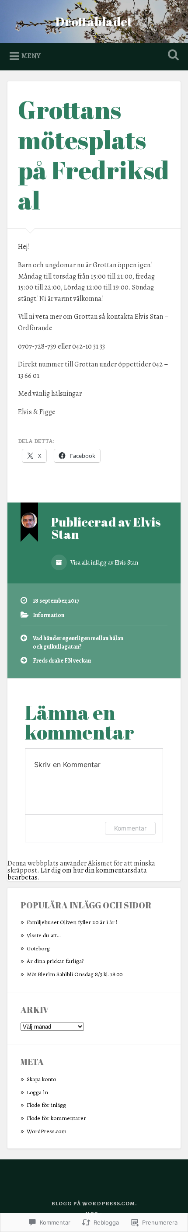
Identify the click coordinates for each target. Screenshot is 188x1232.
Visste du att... (44, 935)
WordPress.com (46, 1131)
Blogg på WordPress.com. (94, 1203)
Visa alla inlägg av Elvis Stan (103, 562)
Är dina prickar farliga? (55, 961)
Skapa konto (41, 1079)
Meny (31, 56)
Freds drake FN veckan (62, 660)
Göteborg (38, 948)
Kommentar (130, 828)
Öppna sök (172, 56)
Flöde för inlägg (46, 1105)
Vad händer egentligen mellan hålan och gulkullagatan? (78, 642)
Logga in (37, 1092)
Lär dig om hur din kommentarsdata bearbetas (77, 874)
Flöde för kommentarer (56, 1118)
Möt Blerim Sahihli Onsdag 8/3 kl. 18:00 (74, 974)
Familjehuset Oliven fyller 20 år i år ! (72, 922)
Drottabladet (94, 21)
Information (48, 615)
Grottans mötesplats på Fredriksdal (93, 154)
